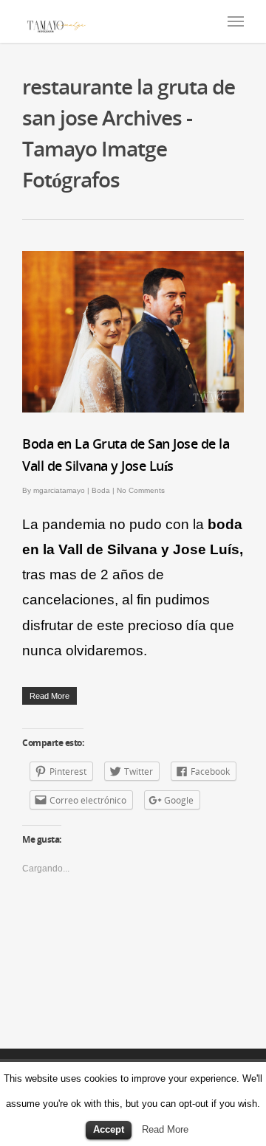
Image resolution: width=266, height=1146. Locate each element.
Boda (101, 490)
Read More (165, 1129)
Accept (108, 1129)
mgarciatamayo (59, 490)
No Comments (141, 490)
